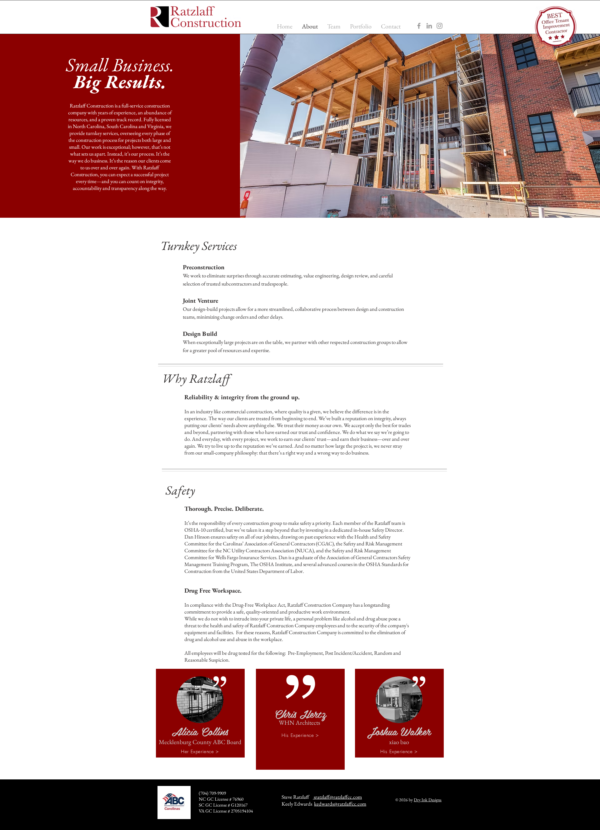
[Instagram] (439, 26)
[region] (200, 713)
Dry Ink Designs (428, 800)
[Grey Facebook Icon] (419, 26)
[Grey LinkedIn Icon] (429, 26)
